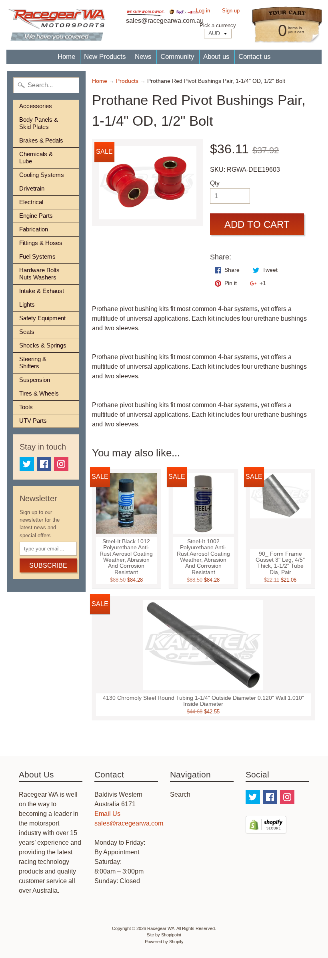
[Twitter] (27, 464)
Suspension (34, 379)
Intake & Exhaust (41, 290)
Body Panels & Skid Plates (38, 123)
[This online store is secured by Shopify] (266, 828)
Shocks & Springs (42, 345)
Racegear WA (160, 928)
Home (66, 56)
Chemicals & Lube (36, 158)
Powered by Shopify (164, 941)
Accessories (35, 105)
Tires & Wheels (39, 393)
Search (180, 794)
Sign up (231, 11)
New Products (105, 56)
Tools (26, 407)
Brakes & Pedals (41, 140)
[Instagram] (61, 464)
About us (216, 56)
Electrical (31, 202)
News (143, 56)
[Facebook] (44, 464)
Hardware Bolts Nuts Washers (39, 274)
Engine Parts (36, 215)
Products (127, 81)
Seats (26, 331)
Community (177, 56)
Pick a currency (218, 25)
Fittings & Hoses (40, 242)
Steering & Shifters (32, 362)
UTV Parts (33, 420)
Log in (203, 11)
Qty (215, 183)
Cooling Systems (41, 174)
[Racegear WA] (56, 24)
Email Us (107, 813)
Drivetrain (31, 188)
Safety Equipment (42, 318)
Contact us (254, 56)
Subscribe (48, 565)
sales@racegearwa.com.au (133, 823)
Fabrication (33, 229)
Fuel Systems (37, 256)
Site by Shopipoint (164, 934)
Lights (27, 304)
